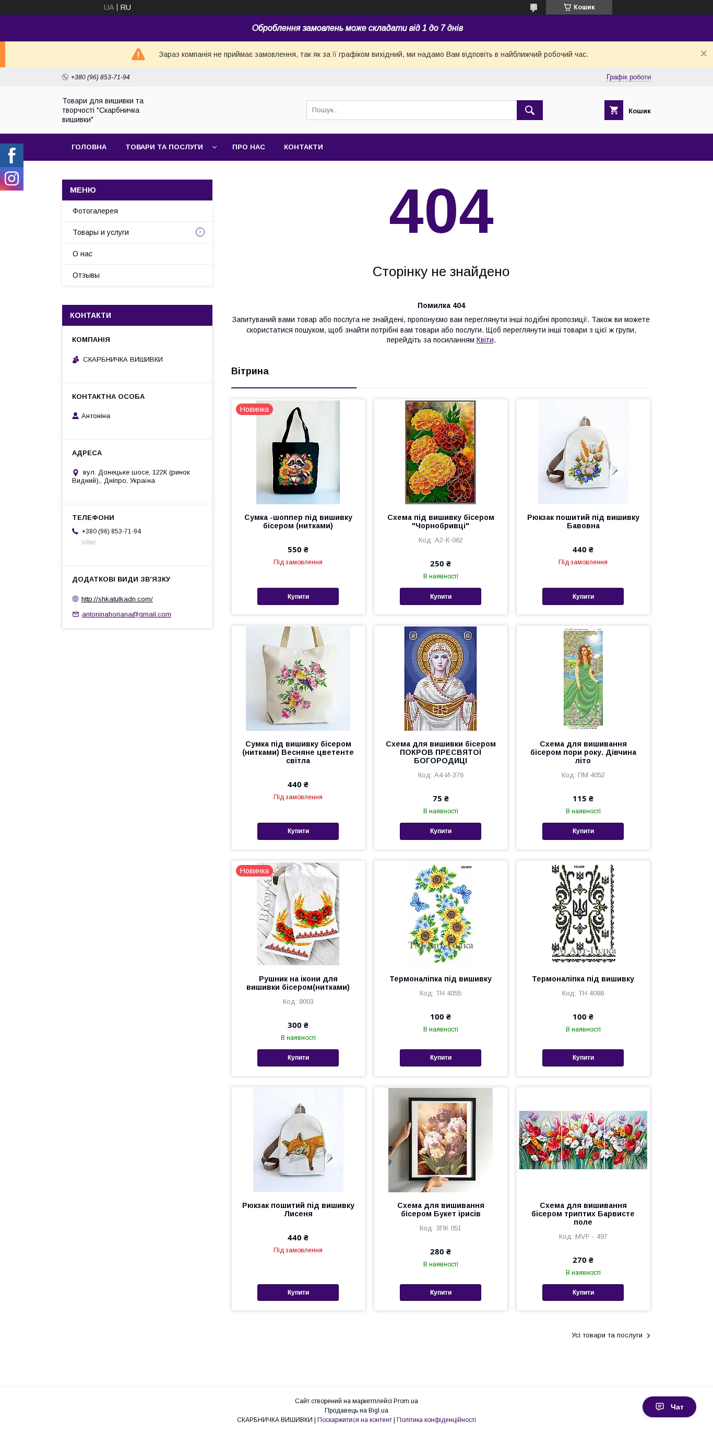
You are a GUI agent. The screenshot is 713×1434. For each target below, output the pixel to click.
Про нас (248, 147)
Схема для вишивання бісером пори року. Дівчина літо (583, 752)
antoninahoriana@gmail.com (126, 614)
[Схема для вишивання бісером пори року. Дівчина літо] (583, 678)
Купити (298, 596)
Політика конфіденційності (436, 1420)
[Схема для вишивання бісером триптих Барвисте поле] (583, 1139)
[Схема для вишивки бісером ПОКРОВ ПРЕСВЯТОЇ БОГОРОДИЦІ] (440, 678)
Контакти (303, 147)
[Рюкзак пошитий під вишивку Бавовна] (583, 451)
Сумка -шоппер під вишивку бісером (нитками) (298, 521)
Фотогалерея (95, 211)
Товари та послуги (164, 147)
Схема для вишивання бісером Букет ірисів (440, 1209)
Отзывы (86, 275)
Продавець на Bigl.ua (356, 1410)
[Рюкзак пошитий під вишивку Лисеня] (298, 1139)
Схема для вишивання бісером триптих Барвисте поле (583, 1213)
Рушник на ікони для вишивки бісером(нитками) (298, 983)
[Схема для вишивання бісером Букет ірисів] (440, 1139)
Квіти (485, 340)
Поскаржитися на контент (354, 1420)
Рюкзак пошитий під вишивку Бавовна (583, 521)
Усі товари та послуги (607, 1335)
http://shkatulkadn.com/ (117, 599)
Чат (677, 1407)
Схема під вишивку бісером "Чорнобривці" (440, 521)
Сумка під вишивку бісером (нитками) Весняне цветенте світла (298, 752)
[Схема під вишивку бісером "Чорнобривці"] (440, 451)
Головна (89, 147)
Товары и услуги (101, 232)
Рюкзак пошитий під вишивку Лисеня (298, 1209)
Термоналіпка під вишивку (440, 979)
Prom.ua (406, 1401)
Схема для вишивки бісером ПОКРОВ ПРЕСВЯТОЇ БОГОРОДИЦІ (441, 752)
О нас (82, 254)
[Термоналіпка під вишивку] (440, 913)
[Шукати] (530, 110)
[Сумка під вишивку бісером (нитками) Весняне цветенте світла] (298, 678)
